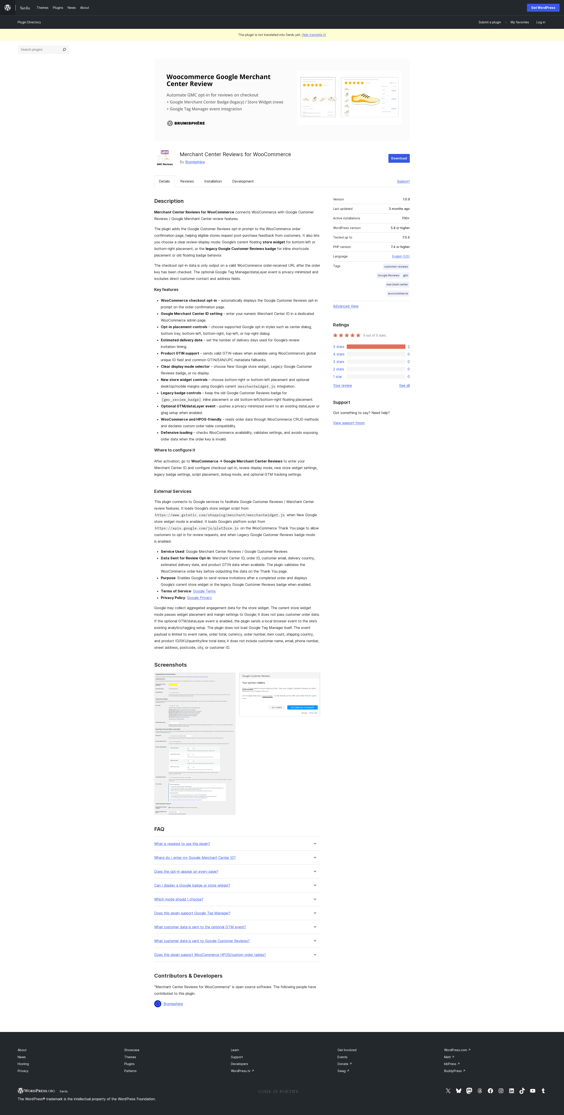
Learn (235, 1050)
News (22, 1057)
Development (243, 181)
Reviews (187, 181)
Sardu (64, 1091)
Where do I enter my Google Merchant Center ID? (195, 858)
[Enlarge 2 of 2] (314, 678)
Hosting (23, 1064)
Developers (239, 1064)
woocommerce (398, 293)
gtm (405, 275)
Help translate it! (314, 35)
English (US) (401, 256)
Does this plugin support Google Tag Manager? (192, 913)
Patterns (130, 1071)
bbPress (452, 1064)
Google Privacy (199, 597)
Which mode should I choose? (178, 899)
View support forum (349, 423)
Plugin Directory (29, 22)
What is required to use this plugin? (182, 844)
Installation (213, 181)
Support (403, 181)
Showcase (131, 1050)
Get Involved (347, 1050)
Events (342, 1057)
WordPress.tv (242, 1071)
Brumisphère (195, 162)
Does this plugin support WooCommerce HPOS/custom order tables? (210, 955)
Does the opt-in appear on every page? (186, 871)
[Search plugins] (64, 49)
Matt (449, 1057)
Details (164, 181)
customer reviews (396, 266)
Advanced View (346, 306)
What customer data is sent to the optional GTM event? (200, 927)
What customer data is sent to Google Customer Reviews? (202, 941)
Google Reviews (388, 275)
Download (399, 158)
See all (404, 385)
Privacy (23, 1071)
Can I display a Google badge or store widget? (192, 885)
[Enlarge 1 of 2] (229, 678)
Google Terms (204, 591)
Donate (345, 1064)
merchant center (397, 284)
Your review (342, 385)
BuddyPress (455, 1071)
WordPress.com (457, 1050)
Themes (130, 1057)
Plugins (129, 1064)
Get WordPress (543, 7)
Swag (343, 1071)
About (22, 1050)
